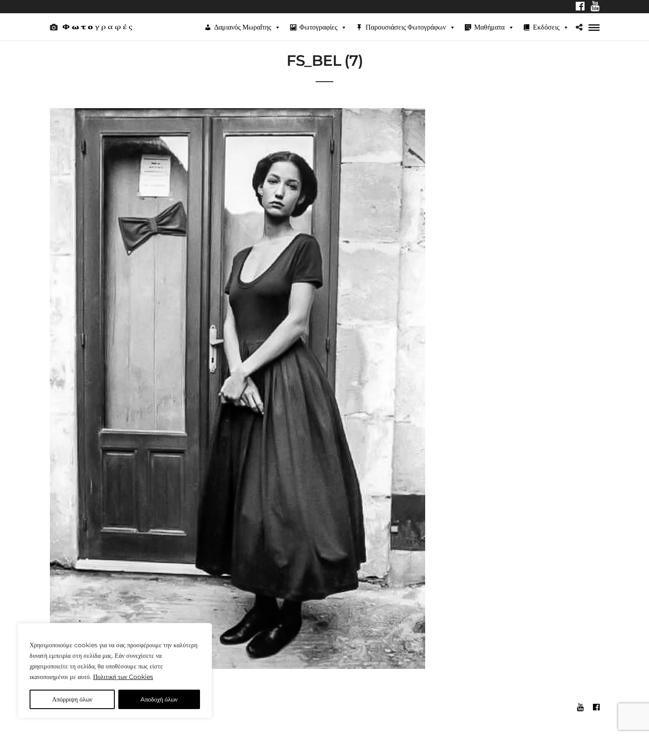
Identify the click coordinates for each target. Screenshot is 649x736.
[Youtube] (595, 7)
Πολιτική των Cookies (123, 677)
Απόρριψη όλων (72, 699)
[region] (115, 670)
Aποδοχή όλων (158, 699)
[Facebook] (580, 7)
